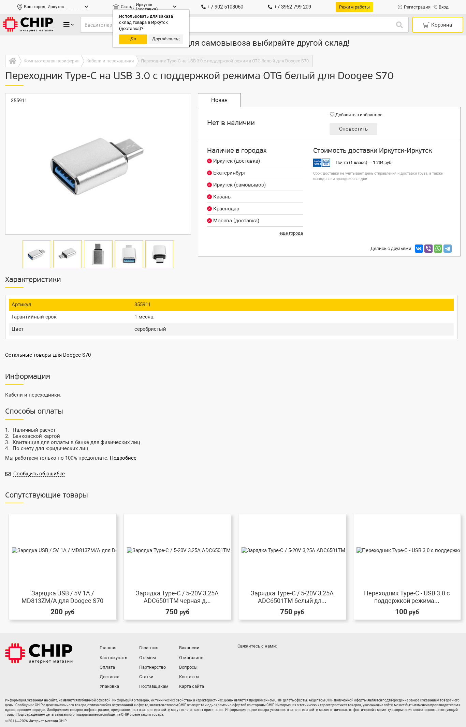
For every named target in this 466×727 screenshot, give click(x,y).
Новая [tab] (219, 100)
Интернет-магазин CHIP (39, 653)
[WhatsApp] (438, 248)
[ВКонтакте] (419, 248)
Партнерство (152, 667)
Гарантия (148, 647)
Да (133, 38)
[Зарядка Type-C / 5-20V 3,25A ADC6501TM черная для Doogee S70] (178, 550)
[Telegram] (447, 248)
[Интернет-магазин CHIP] (28, 25)
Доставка (109, 676)
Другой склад (166, 38)
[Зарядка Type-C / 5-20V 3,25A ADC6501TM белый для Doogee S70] (292, 550)
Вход (444, 7)
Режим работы (354, 7)
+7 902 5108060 (225, 7)
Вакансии (189, 647)
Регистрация (417, 7)
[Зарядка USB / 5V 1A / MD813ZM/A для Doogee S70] (63, 550)
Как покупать (113, 657)
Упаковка (109, 686)
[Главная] (11, 61)
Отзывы (147, 657)
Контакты (189, 676)
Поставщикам (154, 686)
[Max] (243, 659)
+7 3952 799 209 (292, 7)
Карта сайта (191, 686)
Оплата (107, 667)
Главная (108, 647)
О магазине (191, 657)
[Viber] (428, 248)
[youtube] (271, 659)
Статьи (146, 676)
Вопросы (188, 667)
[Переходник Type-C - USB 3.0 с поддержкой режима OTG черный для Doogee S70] (407, 550)
